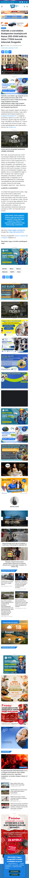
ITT (23, 866)
